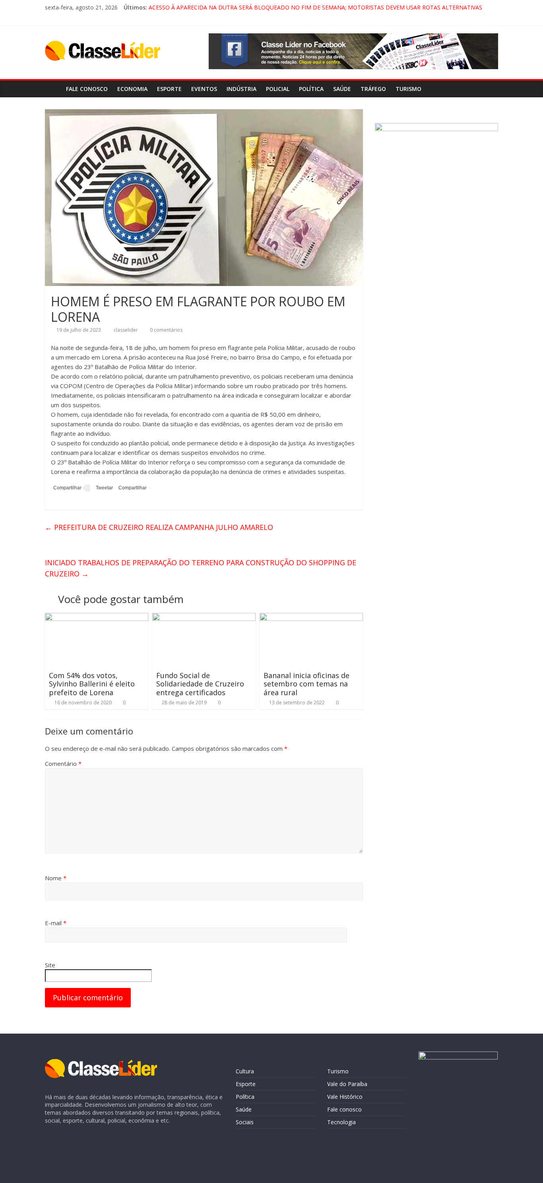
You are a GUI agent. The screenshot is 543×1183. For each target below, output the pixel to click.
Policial (277, 89)
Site (50, 965)
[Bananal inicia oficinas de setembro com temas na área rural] (311, 617)
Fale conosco (87, 89)
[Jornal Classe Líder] (53, 89)
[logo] (101, 1063)
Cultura (245, 1071)
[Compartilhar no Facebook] (66, 488)
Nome (55, 878)
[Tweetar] (103, 488)
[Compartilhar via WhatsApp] (131, 488)
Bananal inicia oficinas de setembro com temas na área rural (306, 684)
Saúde (342, 89)
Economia (132, 89)
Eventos (204, 89)
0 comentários (165, 330)
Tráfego (373, 89)
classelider (126, 330)
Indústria (241, 89)
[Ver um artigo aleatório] (490, 89)
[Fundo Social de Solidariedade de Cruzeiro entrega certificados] (204, 617)
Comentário (63, 763)
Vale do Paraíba (347, 1084)
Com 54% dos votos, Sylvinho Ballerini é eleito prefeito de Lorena (92, 684)
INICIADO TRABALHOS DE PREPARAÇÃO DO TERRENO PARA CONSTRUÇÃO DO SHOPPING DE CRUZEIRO (200, 568)
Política (311, 89)
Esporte (169, 89)
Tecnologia (341, 1122)
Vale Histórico (345, 1096)
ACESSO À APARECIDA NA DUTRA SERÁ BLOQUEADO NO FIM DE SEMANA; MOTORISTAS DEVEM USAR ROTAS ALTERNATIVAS (315, 7)
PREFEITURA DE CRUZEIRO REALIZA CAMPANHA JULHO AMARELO (159, 527)
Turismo (408, 89)
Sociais (245, 1122)
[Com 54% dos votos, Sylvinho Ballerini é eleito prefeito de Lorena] (96, 617)
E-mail (55, 923)
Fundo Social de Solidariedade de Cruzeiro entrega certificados (200, 684)
